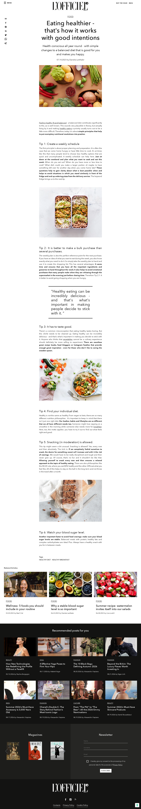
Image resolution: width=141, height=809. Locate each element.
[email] (5, 19)
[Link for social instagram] (70, 800)
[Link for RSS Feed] (75, 800)
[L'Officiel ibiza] (70, 6)
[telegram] (5, 43)
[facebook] (5, 23)
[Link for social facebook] (66, 800)
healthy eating (66, 128)
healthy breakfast (61, 560)
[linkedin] (5, 31)
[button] (63, 751)
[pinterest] (5, 27)
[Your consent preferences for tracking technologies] (137, 805)
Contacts (56, 805)
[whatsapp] (5, 39)
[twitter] (5, 35)
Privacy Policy (117, 765)
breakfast (97, 427)
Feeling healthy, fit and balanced (53, 123)
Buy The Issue (121, 3)
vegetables (67, 339)
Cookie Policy (82, 805)
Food (70, 16)
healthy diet (45, 560)
